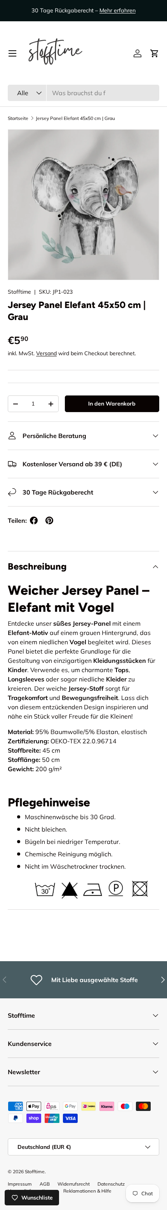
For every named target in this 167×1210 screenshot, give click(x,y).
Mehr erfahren (117, 10)
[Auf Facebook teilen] (34, 520)
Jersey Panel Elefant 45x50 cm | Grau (75, 118)
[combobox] (83, 93)
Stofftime (19, 291)
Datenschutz (111, 1184)
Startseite (18, 118)
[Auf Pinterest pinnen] (49, 520)
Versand (46, 353)
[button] (154, 53)
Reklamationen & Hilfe (87, 1191)
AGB (45, 1184)
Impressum (20, 1184)
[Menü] (12, 53)
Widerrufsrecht (73, 1184)
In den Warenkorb (112, 403)
